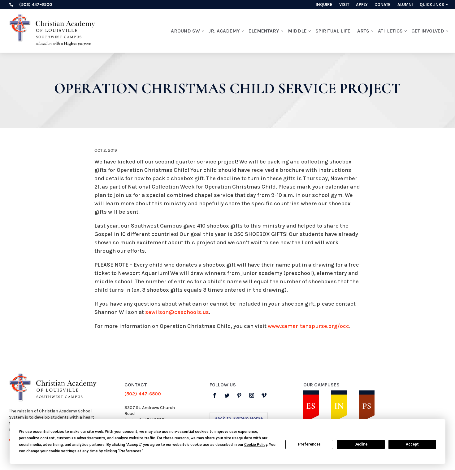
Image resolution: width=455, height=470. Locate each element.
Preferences (309, 444)
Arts (363, 31)
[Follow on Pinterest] (239, 395)
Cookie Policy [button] (255, 444)
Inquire (324, 4)
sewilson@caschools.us (177, 312)
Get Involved (427, 31)
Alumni (405, 4)
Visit (344, 4)
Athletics (390, 31)
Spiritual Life (332, 31)
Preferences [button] (130, 451)
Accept (412, 444)
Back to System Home (238, 418)
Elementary (264, 31)
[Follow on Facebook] (214, 395)
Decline (360, 444)
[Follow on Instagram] (252, 395)
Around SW (185, 31)
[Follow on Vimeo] (264, 395)
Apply (362, 4)
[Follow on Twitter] (227, 395)
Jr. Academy (224, 31)
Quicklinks (432, 4)
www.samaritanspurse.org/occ (308, 326)
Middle (297, 31)
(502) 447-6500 (142, 394)
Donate (383, 4)
